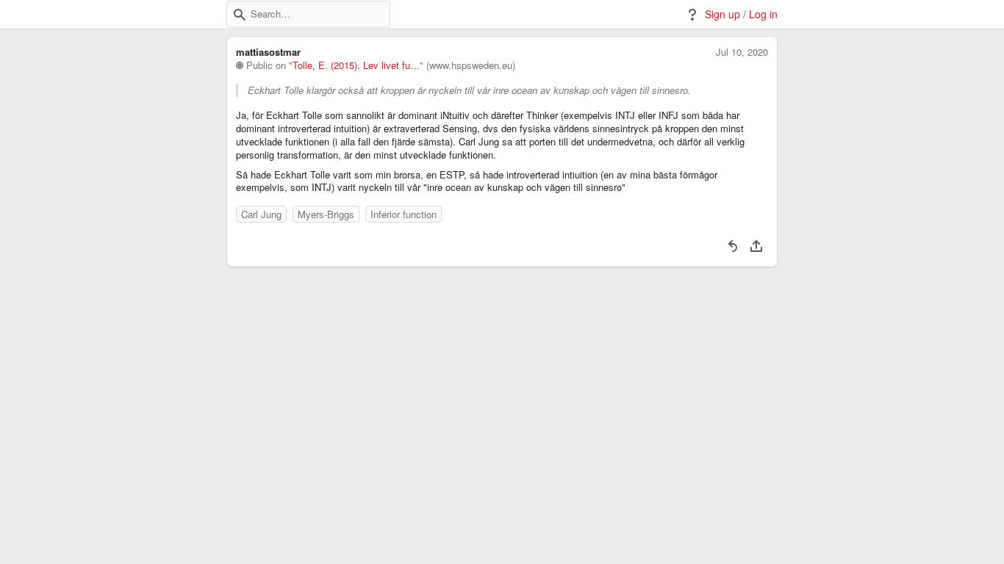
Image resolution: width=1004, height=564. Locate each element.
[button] (239, 14)
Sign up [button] (722, 14)
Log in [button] (763, 14)
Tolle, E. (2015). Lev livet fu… (356, 65)
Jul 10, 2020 (742, 52)
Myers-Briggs (326, 214)
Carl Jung (261, 214)
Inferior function (403, 214)
